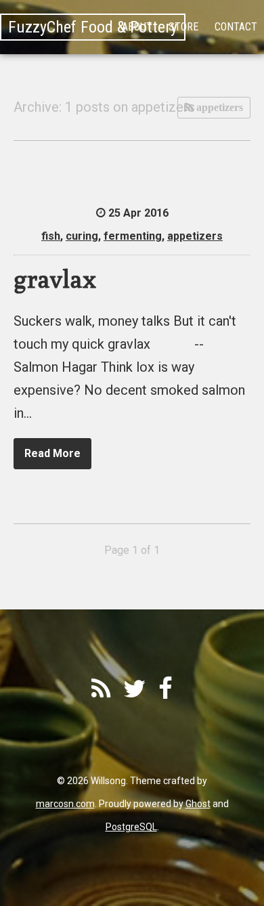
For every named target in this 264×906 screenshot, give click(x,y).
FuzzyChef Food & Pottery (92, 27)
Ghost (198, 803)
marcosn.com (65, 803)
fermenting (133, 236)
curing (82, 236)
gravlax (55, 278)
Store (183, 26)
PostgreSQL (131, 826)
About (137, 26)
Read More (52, 453)
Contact (236, 26)
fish (50, 236)
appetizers (218, 107)
